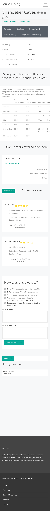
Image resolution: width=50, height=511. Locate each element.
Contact (5, 504)
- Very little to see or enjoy (22, 292)
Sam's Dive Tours (12, 158)
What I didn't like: (10, 325)
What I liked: (8, 309)
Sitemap (6, 500)
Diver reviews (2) (10, 35)
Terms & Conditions (10, 495)
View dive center (11, 163)
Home (5, 485)
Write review (9, 191)
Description (8, 29)
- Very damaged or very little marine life (23, 289)
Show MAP (8, 358)
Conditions (21, 29)
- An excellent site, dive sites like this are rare (23, 304)
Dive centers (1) (35, 29)
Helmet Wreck (8, 371)
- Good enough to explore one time (22, 295)
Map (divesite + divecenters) (31, 35)
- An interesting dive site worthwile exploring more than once (20, 299)
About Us (6, 490)
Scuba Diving (11, 4)
